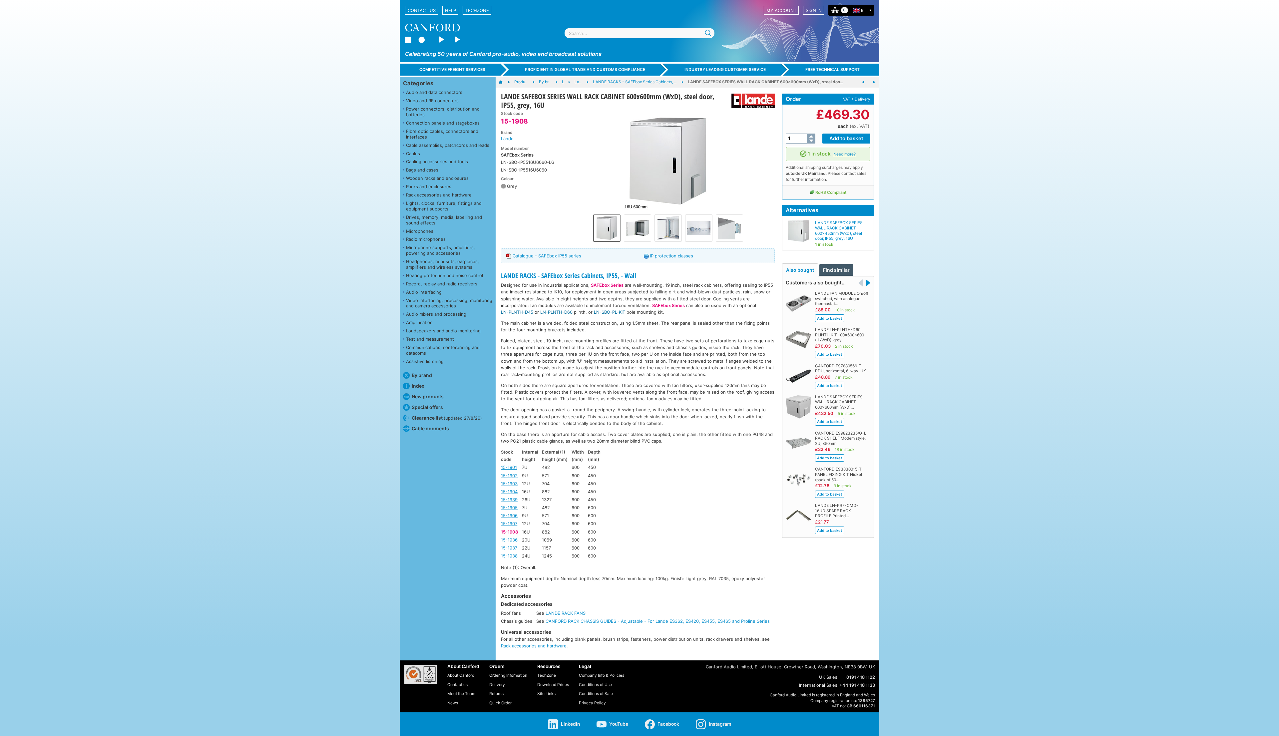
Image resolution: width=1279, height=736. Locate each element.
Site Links (546, 693)
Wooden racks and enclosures (437, 178)
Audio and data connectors (434, 92)
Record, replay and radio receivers (441, 283)
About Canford (460, 675)
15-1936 (509, 540)
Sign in (814, 10)
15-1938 (509, 555)
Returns (496, 693)
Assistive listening (425, 361)
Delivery (862, 99)
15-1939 (509, 499)
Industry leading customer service (725, 69)
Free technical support (832, 69)
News (452, 702)
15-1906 (509, 515)
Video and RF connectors (432, 100)
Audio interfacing (424, 292)
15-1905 (509, 507)
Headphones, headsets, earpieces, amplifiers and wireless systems (442, 264)
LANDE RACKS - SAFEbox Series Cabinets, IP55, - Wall (568, 275)
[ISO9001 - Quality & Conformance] (420, 674)
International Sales (818, 685)
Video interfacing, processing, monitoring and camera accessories (449, 303)
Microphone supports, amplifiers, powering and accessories (440, 250)
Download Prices (553, 684)
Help (450, 10)
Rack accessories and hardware (439, 194)
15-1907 (509, 523)
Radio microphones (426, 239)
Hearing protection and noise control (444, 275)
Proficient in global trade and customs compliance (585, 69)
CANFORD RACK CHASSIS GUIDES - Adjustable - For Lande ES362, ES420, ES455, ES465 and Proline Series (658, 621)
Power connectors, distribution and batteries (443, 111)
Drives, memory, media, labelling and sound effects (444, 219)
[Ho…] (504, 82)
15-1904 (509, 491)
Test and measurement (430, 339)
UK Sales (828, 677)
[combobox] (639, 33)
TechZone (477, 10)
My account (781, 10)
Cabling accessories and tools (437, 161)
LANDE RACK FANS (566, 613)
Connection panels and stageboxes (443, 123)
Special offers (427, 407)
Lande (507, 138)
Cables (413, 153)
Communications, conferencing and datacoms (443, 350)
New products (428, 396)
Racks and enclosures (428, 186)
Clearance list (447, 418)
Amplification (419, 322)
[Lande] (750, 101)
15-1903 (509, 483)
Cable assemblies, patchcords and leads (447, 145)
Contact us (422, 10)
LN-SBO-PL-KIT (609, 312)
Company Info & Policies (601, 675)
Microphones (419, 231)
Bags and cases (422, 170)
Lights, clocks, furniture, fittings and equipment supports (444, 205)
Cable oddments (430, 428)
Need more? (844, 154)
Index (418, 386)
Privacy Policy (592, 702)
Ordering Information (508, 675)
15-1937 (509, 548)
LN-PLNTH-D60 (556, 312)
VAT (846, 99)
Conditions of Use (595, 684)
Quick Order (500, 702)
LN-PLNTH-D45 (517, 312)
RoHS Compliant (831, 192)
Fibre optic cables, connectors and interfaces (442, 134)
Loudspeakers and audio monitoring (443, 330)
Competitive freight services (452, 69)
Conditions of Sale (596, 693)
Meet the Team (461, 693)
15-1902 (509, 475)
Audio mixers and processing (436, 314)
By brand (422, 375)
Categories (418, 83)
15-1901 (509, 467)
